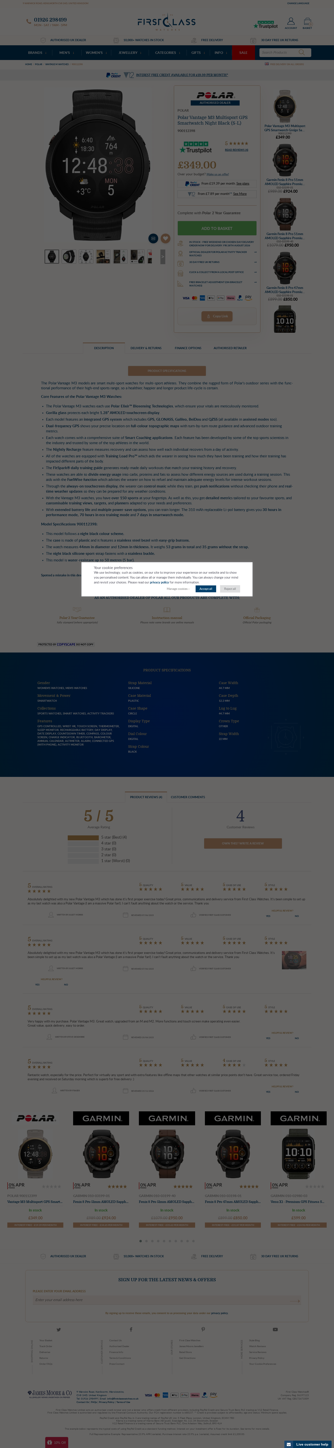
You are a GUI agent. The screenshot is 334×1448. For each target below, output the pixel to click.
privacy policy (159, 582)
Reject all (230, 588)
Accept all (206, 588)
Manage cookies (177, 588)
